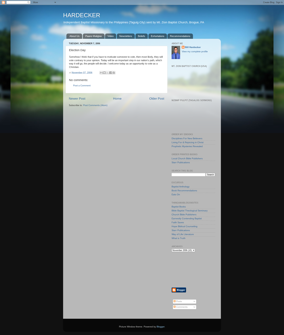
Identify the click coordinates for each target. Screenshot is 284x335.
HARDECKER (81, 15)
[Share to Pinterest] (113, 72)
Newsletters (125, 36)
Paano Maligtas (93, 36)
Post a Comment (82, 85)
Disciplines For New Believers (187, 138)
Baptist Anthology (180, 186)
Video (110, 36)
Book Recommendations (184, 190)
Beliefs (141, 36)
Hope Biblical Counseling (184, 226)
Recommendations (180, 36)
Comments (182, 307)
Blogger (161, 326)
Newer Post (77, 98)
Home (117, 98)
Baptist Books (179, 206)
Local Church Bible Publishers (187, 158)
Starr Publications (181, 162)
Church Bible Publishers (184, 214)
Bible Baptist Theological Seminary (190, 210)
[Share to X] (107, 72)
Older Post (156, 98)
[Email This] (101, 72)
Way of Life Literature (183, 234)
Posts (179, 301)
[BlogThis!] (104, 72)
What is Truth (178, 238)
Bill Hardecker (193, 47)
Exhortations (157, 36)
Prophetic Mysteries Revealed (187, 146)
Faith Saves (178, 222)
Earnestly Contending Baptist (187, 218)
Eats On (176, 194)
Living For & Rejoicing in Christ (187, 142)
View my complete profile (195, 51)
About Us (75, 36)
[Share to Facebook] (110, 72)
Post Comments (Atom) (95, 105)
